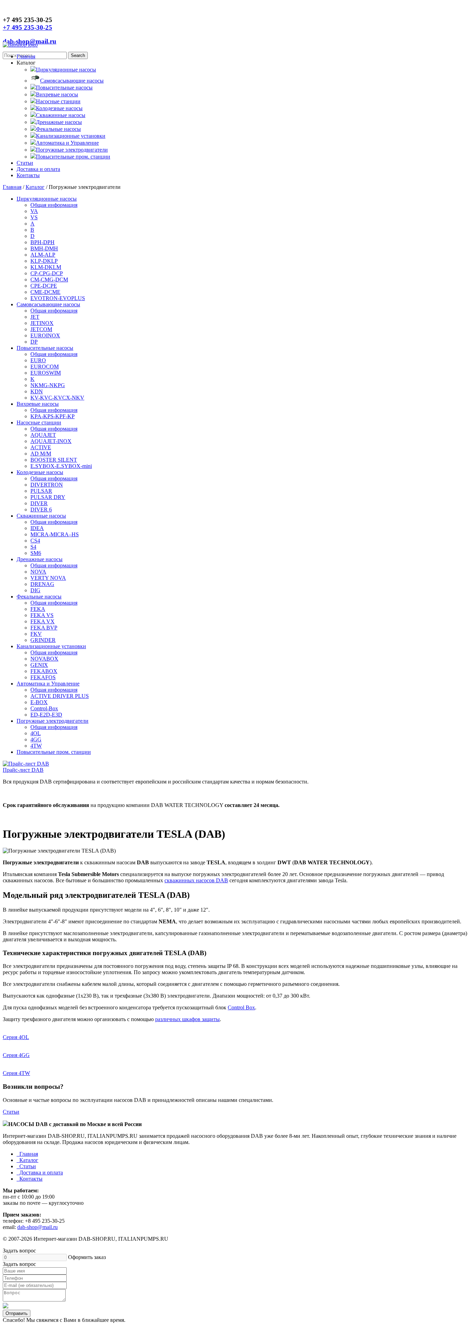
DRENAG (42, 584)
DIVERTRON (46, 485)
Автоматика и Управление (67, 143)
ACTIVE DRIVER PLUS (59, 696)
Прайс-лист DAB (23, 770)
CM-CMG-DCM (49, 279)
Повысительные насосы (64, 87)
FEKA (37, 609)
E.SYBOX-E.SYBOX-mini (61, 466)
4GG (35, 739)
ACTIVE (40, 447)
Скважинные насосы (60, 115)
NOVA (38, 572)
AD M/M (40, 454)
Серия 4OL (16, 1037)
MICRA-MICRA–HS (54, 534)
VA (34, 211)
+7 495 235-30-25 (27, 27)
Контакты (28, 175)
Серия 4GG (16, 1055)
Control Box (241, 1007)
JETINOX (42, 323)
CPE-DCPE (43, 286)
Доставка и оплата (38, 169)
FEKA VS (42, 615)
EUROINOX (45, 335)
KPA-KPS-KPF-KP (52, 416)
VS (34, 217)
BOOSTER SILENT (53, 460)
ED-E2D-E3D (46, 715)
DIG (35, 590)
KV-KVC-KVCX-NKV (57, 398)
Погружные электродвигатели (72, 150)
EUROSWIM (45, 373)
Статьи (25, 163)
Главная (26, 56)
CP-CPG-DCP (46, 273)
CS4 (35, 541)
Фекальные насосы (58, 129)
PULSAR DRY (47, 497)
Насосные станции (58, 101)
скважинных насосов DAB (196, 880)
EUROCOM (44, 366)
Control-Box (44, 708)
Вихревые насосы (57, 94)
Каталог (35, 187)
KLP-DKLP (44, 261)
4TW (36, 746)
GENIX (39, 665)
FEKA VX (42, 621)
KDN (36, 391)
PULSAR (41, 491)
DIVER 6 (41, 509)
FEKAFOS (43, 677)
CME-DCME (45, 292)
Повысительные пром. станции (73, 157)
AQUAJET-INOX (51, 441)
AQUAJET (43, 435)
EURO (38, 360)
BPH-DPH (42, 242)
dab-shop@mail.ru (29, 41)
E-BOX (39, 702)
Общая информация (53, 205)
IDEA (37, 528)
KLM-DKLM (45, 267)
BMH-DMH (44, 248)
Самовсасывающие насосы (72, 81)
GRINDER (43, 640)
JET (34, 317)
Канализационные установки (70, 136)
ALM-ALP (42, 255)
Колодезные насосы (59, 108)
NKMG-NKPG (47, 385)
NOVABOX (44, 659)
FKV (36, 634)
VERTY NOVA (48, 578)
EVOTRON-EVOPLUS (57, 298)
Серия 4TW (16, 1073)
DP (34, 342)
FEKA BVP (43, 628)
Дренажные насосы (59, 122)
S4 (33, 547)
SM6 (35, 553)
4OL (35, 733)
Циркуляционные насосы (66, 70)
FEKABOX (43, 671)
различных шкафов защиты (187, 1019)
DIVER (39, 503)
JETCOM (41, 329)
